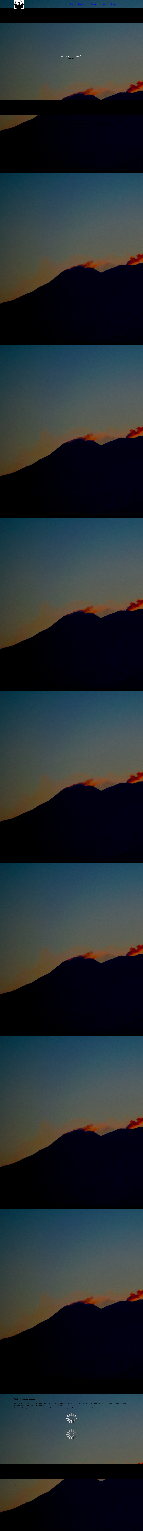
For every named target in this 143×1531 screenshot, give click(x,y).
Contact (113, 4)
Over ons (103, 4)
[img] (32, 7)
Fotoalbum (81, 4)
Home (72, 4)
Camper (93, 4)
